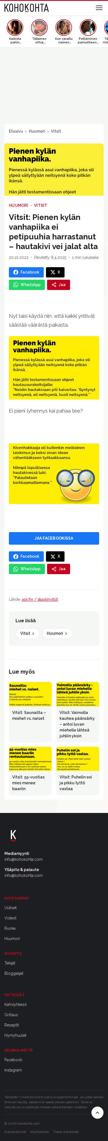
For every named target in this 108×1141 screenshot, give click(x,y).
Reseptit (11, 1025)
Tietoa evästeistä (65, 1132)
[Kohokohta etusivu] (26, 8)
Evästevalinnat (15, 1132)
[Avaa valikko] (99, 7)
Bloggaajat (13, 973)
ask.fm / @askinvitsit (40, 599)
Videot (10, 918)
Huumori (37, 131)
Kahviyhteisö (15, 1004)
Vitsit (56, 131)
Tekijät (9, 963)
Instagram (13, 1070)
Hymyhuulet (15, 1035)
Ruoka (10, 928)
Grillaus (11, 1015)
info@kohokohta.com (23, 859)
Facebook (13, 1060)
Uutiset (10, 908)
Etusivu (16, 131)
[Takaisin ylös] (97, 1113)
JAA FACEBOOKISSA (54, 538)
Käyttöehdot (39, 1132)
